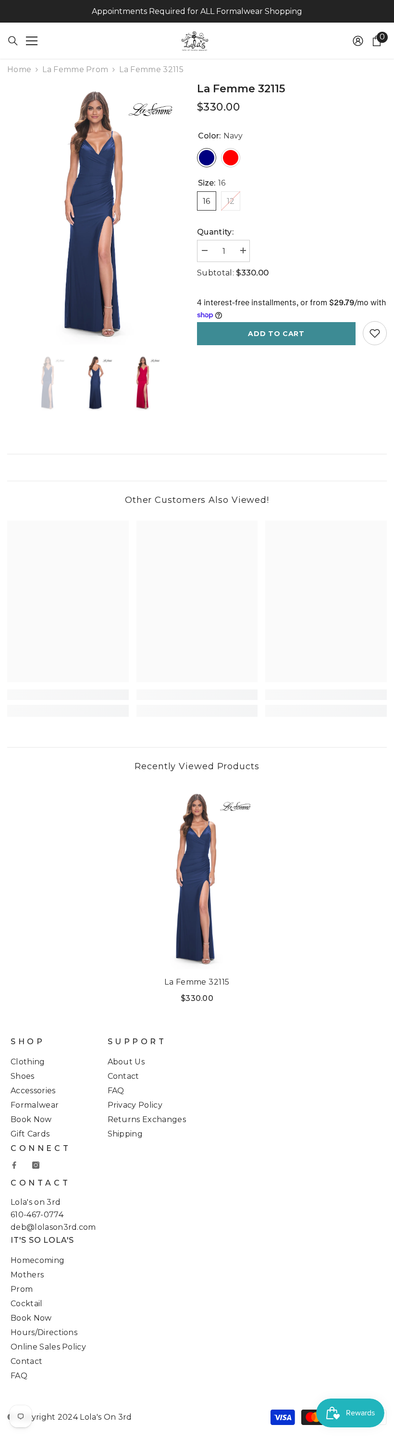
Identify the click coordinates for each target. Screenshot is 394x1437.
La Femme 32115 (197, 982)
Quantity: (215, 232)
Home (19, 69)
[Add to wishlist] (375, 333)
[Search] (13, 41)
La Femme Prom (75, 69)
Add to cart (276, 333)
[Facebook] (14, 1165)
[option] (95, 213)
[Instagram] (35, 1165)
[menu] (31, 41)
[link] (68, 694)
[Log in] (358, 41)
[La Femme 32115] (197, 878)
